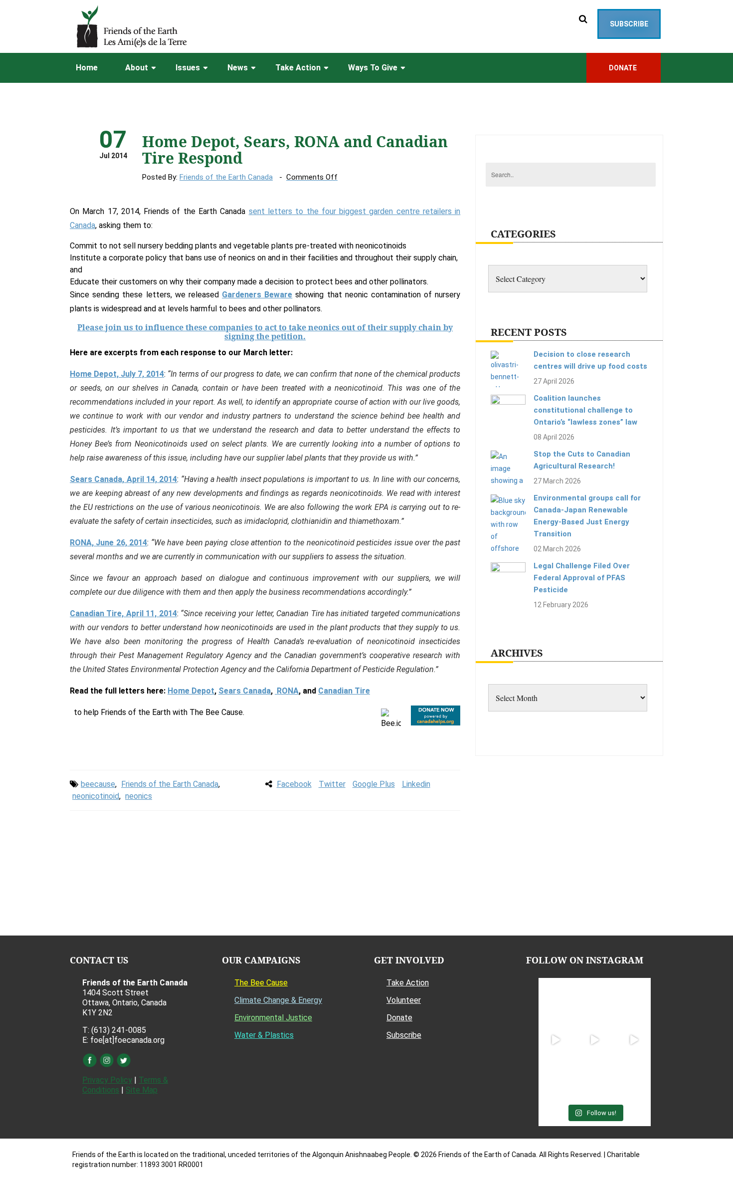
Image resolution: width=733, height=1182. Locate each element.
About (136, 67)
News (237, 67)
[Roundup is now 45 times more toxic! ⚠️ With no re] (594, 1079)
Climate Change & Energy (278, 1000)
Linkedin (416, 784)
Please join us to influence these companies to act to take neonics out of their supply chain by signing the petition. (265, 332)
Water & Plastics (264, 1035)
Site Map (142, 1090)
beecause (98, 784)
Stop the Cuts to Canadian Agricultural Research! (582, 460)
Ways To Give (372, 67)
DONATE (623, 68)
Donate (399, 1017)
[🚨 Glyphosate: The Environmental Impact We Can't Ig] (634, 1001)
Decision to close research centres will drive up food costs (590, 360)
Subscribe (629, 24)
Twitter (332, 784)
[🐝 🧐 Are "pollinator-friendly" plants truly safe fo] (634, 1040)
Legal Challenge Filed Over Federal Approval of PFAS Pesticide (582, 577)
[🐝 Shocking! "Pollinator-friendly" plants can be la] (555, 1040)
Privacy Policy (107, 1080)
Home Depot (191, 691)
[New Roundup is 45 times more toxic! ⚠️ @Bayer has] (634, 1079)
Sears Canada (244, 691)
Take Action (298, 67)
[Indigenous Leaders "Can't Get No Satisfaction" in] (594, 1001)
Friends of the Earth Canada (226, 177)
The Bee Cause (261, 982)
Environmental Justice (273, 1017)
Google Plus (374, 784)
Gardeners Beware (257, 294)
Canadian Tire (344, 691)
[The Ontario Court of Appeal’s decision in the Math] (555, 1079)
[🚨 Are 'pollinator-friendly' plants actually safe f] (594, 1040)
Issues (188, 67)
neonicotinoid (95, 796)
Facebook (294, 784)
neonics (138, 796)
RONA (287, 691)
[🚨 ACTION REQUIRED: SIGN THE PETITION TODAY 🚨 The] (555, 1001)
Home (87, 67)
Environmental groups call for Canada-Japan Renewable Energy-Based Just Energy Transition (587, 515)
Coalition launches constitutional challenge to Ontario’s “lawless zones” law (585, 410)
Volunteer (403, 1000)
